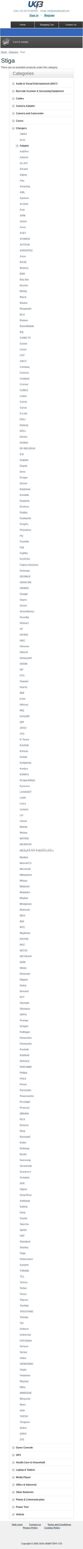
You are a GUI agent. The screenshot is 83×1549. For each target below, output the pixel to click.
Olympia (24, 1003)
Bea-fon (24, 279)
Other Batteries (25, 1492)
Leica (23, 803)
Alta (22, 180)
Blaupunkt (25, 308)
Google (24, 594)
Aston (23, 221)
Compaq (24, 367)
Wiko (22, 1387)
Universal (25, 1334)
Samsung (25, 1160)
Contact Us (71, 24)
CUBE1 (24, 390)
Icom (22, 698)
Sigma (23, 1189)
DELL (23, 431)
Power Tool (22, 1507)
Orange (24, 1020)
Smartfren (25, 1195)
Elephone (25, 489)
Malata (23, 832)
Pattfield (24, 1055)
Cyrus (23, 407)
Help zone (17, 1524)
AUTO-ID (25, 244)
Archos (24, 204)
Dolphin (24, 460)
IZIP (22, 722)
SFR (22, 1183)
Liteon (23, 821)
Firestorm (25, 530)
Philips (23, 1072)
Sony (23, 1212)
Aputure (24, 198)
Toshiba (24, 1305)
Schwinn (24, 1177)
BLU (22, 314)
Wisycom (25, 1398)
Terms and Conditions (59, 1524)
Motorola (25, 909)
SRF (22, 1235)
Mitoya (23, 880)
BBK (22, 273)
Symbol (24, 1265)
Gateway (25, 570)
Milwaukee (26, 874)
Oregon (24, 1026)
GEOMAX (25, 576)
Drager (24, 477)
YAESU (24, 1416)
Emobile (24, 495)
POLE (23, 1078)
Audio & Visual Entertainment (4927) (36, 83)
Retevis (24, 1125)
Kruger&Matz (27, 780)
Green (23, 605)
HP (21, 669)
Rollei (23, 1142)
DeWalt (24, 442)
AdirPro (24, 151)
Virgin (23, 1369)
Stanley (24, 1247)
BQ (21, 332)
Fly (21, 535)
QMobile (24, 1113)
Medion (24, 857)
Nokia (23, 985)
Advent (24, 157)
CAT (22, 355)
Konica (24, 768)
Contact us (35, 1524)
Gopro (23, 599)
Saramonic (26, 1166)
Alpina (23, 174)
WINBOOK (26, 1393)
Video (23, 1358)
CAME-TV (25, 337)
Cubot (23, 396)
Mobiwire (25, 892)
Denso (23, 436)
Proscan (24, 1107)
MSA (22, 915)
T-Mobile (24, 1270)
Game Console (24, 1447)
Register (49, 15)
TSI (21, 1323)
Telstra (24, 1282)
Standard (25, 1241)
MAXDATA (26, 844)
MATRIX (24, 838)
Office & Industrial (26, 1484)
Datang (24, 425)
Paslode (24, 1049)
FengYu (24, 524)
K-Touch (24, 739)
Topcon (24, 1299)
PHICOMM (25, 1067)
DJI (22, 454)
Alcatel (24, 169)
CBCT (23, 361)
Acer (22, 140)
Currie (23, 401)
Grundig (24, 617)
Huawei (24, 681)
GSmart (24, 623)
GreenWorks (27, 611)
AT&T (23, 233)
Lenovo (24, 809)
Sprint (23, 1230)
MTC (22, 927)
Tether (23, 1288)
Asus (23, 227)
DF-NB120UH (27, 448)
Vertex (23, 1352)
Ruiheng (24, 1148)
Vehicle (20, 1514)
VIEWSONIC (26, 1364)
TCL (22, 1276)
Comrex (24, 372)
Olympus (25, 1008)
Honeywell (26, 658)
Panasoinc (26, 1037)
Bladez (24, 303)
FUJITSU (25, 559)
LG (21, 815)
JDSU (23, 728)
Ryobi (23, 1154)
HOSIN (23, 663)
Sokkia (24, 1206)
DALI (22, 419)
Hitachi (24, 652)
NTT (22, 997)
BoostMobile (27, 326)
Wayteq (24, 1381)
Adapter (24, 145)
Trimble (24, 1317)
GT (21, 629)
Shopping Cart (47, 24)
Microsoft (25, 869)
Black (23, 297)
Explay (24, 512)
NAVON (24, 939)
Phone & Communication (30, 1499)
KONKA (24, 774)
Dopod (23, 466)
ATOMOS (25, 238)
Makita (23, 826)
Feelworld (25, 518)
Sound (23, 1218)
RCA (22, 1119)
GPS (18, 1455)
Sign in (33, 15)
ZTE (22, 1439)
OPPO (23, 1014)
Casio (23, 349)
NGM (22, 962)
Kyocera (25, 786)
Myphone (25, 933)
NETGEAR (26, 956)
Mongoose (26, 904)
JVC (22, 733)
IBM (22, 693)
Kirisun (24, 751)
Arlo (22, 209)
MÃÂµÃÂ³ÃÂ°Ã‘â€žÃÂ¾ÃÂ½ (37, 850)
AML (22, 192)
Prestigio (25, 1102)
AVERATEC (26, 250)
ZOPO (23, 1433)
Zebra (23, 1428)
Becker (24, 285)
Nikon (23, 968)
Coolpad (24, 378)
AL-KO (23, 163)
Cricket (24, 384)
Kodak (23, 757)
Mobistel (24, 886)
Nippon (24, 979)
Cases (19, 120)
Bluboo (24, 320)
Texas (23, 1294)
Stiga (23, 1253)
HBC (22, 640)
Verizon (24, 1346)
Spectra (24, 1224)
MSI (22, 921)
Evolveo (24, 506)
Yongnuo (25, 1422)
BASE (23, 262)
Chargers (13, 52)
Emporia (24, 500)
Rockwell (25, 1136)
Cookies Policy (52, 1528)
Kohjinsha (25, 762)
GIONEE (24, 588)
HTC (22, 675)
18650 (23, 134)
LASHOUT (25, 792)
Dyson (23, 483)
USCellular (26, 1340)
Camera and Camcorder (30, 113)
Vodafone (25, 1375)
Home (4, 52)
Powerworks (27, 1096)
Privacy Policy (30, 1528)
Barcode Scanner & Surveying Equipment (40, 91)
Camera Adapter (25, 106)
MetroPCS (25, 863)
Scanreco (25, 1171)
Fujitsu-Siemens (29, 565)
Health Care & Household (30, 1462)
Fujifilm (24, 553)
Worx (23, 1404)
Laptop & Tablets (25, 1469)
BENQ (23, 291)
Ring (22, 1131)
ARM (22, 215)
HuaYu (23, 687)
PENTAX (24, 1061)
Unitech (24, 1329)
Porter (23, 1084)
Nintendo (25, 973)
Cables (20, 98)
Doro (22, 471)
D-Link (23, 413)
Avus (23, 256)
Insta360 (25, 716)
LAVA (23, 797)
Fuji (22, 547)
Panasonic (26, 1043)
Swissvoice (26, 1259)
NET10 (23, 950)
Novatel (24, 991)
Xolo (22, 1410)
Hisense (24, 646)
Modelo (24, 898)
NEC (22, 944)
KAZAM (24, 745)
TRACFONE (26, 1311)
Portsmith (25, 1090)
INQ (22, 710)
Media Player (23, 1477)
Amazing (25, 186)
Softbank (25, 1200)
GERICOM (25, 582)
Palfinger (25, 1032)
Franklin (24, 541)
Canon (23, 343)
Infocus (24, 704)
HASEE (24, 634)
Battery (24, 268)
